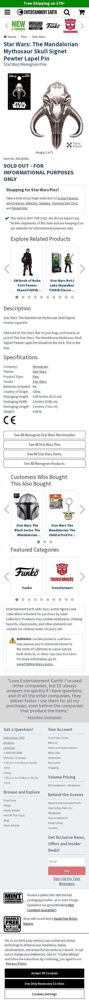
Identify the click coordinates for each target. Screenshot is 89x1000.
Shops (7, 805)
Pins (36, 376)
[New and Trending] (18, 25)
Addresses (54, 757)
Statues (44, 203)
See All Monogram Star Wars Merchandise (44, 435)
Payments (54, 762)
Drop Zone (10, 800)
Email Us (9, 742)
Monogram (40, 366)
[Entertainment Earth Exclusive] (35, 25)
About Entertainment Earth (64, 803)
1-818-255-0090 (13, 752)
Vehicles (31, 203)
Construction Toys (65, 203)
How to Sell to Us (58, 818)
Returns (52, 742)
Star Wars (40, 371)
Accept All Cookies (44, 973)
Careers (52, 828)
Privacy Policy (16, 964)
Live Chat (9, 747)
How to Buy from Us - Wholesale (60, 810)
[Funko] (53, 25)
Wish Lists (54, 752)
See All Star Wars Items (44, 454)
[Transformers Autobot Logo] (70, 25)
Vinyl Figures (15, 203)
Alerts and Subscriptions (62, 747)
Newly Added (12, 810)
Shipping (53, 767)
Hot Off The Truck (14, 815)
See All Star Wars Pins (45, 444)
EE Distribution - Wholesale (64, 785)
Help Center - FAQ (14, 737)
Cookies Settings (44, 994)
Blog (6, 820)
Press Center (55, 823)
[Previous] (6, 25)
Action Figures (67, 198)
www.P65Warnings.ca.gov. (35, 664)
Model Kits (19, 208)
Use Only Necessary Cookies (44, 984)
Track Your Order (58, 737)
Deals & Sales (11, 825)
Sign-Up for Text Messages (66, 881)
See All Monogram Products (44, 463)
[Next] (82, 25)
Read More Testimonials (44, 717)
